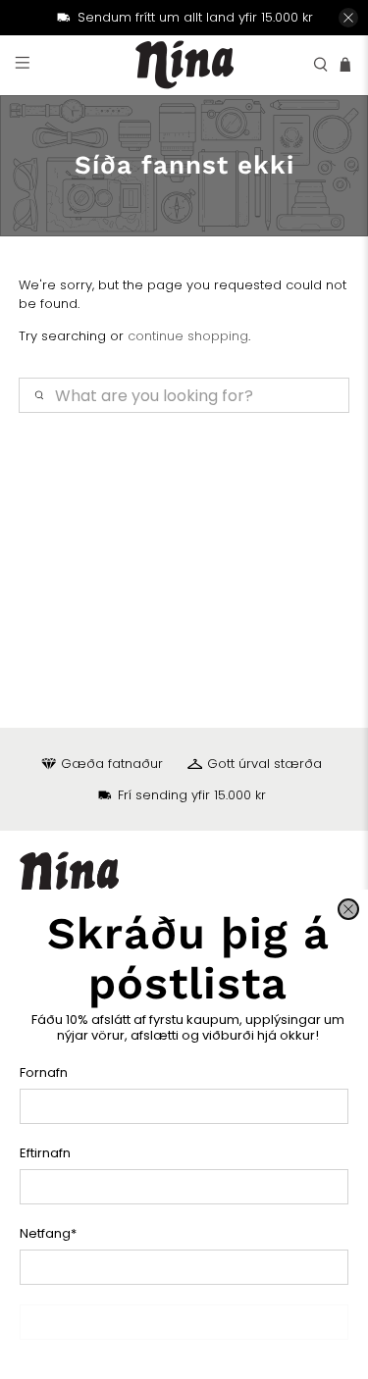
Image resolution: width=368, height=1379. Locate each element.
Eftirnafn (45, 1153)
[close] (348, 909)
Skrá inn (184, 1322)
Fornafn (44, 1072)
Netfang (48, 1233)
